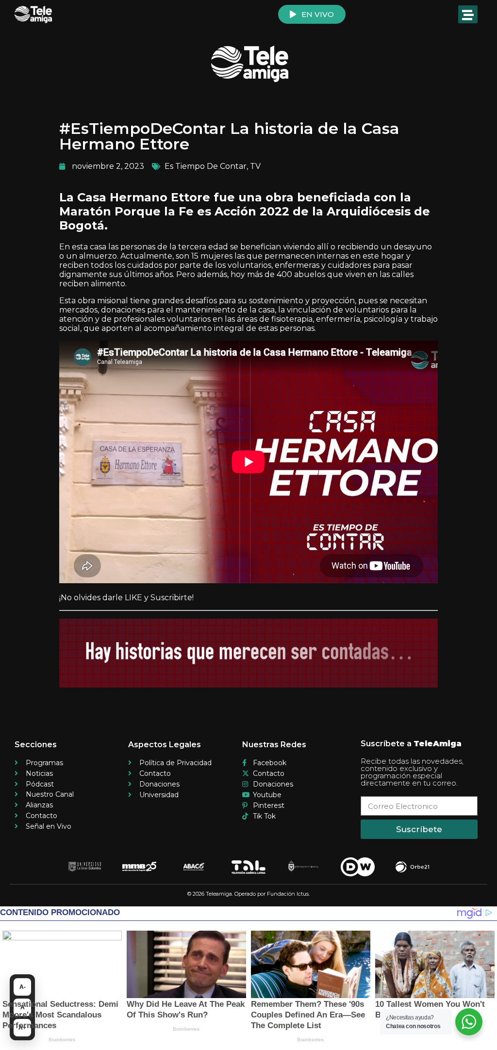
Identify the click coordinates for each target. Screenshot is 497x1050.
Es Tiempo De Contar (206, 166)
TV (255, 166)
